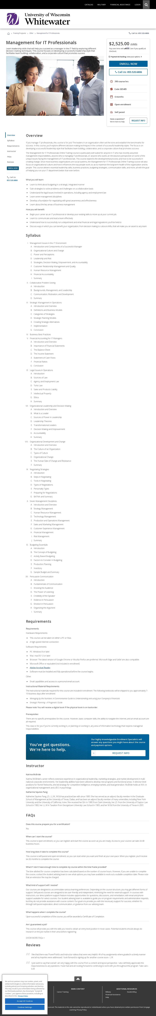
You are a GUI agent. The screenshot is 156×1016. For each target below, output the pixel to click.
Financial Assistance (113, 994)
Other (31, 33)
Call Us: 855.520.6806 (139, 33)
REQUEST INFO (138, 120)
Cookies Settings (25, 1007)
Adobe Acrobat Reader (40, 667)
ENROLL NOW (128, 64)
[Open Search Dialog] (146, 4)
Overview (11, 135)
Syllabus (10, 140)
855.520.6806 (12, 180)
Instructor (11, 151)
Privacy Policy (82, 1010)
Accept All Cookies (25, 1001)
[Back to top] (78, 988)
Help (107, 997)
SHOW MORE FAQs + (35, 938)
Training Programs (19, 33)
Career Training (62, 992)
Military (108, 992)
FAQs (9, 156)
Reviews (10, 162)
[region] (25, 994)
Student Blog (131, 992)
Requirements (13, 146)
